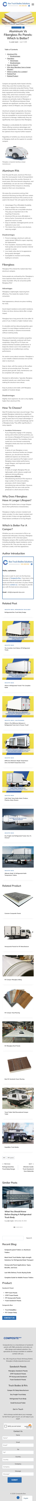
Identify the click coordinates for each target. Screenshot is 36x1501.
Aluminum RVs (12, 54)
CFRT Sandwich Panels (18, 1374)
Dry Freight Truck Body (18, 1394)
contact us (13, 585)
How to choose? (12, 65)
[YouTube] (18, 1497)
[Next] (30, 1206)
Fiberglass (10, 58)
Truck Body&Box (10, 1310)
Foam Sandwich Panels (13, 1301)
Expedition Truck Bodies (12, 1147)
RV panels (11, 1157)
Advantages (14, 61)
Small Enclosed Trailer (18, 1403)
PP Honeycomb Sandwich (18, 1377)
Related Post (11, 74)
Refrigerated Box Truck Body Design (15, 612)
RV (23, 27)
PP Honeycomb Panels (13, 1298)
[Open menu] (33, 4)
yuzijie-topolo (14, 42)
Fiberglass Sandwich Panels (18, 1371)
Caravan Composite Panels (13, 913)
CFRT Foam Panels (11, 1295)
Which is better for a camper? (17, 72)
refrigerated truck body (23, 609)
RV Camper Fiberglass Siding (13, 979)
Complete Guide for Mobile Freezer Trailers (19, 1277)
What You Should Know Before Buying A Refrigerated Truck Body (18, 1214)
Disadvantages (15, 56)
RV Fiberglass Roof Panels (12, 1046)
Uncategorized (19, 720)
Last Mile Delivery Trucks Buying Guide (18, 1272)
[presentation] (18, 631)
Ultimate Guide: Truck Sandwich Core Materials (28, 1167)
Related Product (12, 76)
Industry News (12, 22)
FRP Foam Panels (11, 1293)
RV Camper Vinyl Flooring (12, 1012)
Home (5, 22)
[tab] (14, 1227)
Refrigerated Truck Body (18, 1399)
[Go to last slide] (5, 1206)
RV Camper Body (11, 1312)
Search (29, 1238)
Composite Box (16, 578)
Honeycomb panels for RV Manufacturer (17, 946)
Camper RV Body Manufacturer (18, 1390)
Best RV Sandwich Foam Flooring (14, 1079)
